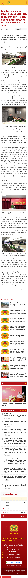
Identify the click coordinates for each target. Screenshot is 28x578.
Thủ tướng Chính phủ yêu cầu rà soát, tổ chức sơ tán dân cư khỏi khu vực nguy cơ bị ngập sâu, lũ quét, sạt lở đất (18, 304)
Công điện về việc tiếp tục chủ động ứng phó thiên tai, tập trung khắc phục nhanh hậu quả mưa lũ (18, 312)
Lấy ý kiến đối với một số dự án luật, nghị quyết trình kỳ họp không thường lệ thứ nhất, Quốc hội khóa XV (18, 359)
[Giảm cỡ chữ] (22, 29)
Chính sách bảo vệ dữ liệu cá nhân (12, 557)
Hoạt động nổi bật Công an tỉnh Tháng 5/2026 (14, 404)
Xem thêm (22, 383)
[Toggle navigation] (25, 2)
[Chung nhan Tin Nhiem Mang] (14, 562)
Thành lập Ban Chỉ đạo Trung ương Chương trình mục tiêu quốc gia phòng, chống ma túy (18, 366)
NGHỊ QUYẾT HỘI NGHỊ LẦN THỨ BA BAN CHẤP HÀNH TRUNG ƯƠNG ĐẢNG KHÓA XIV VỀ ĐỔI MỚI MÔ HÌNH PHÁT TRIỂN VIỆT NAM (17, 320)
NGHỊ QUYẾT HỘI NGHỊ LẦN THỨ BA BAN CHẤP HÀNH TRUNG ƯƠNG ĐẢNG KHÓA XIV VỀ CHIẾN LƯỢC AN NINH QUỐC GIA (18, 351)
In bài (18, 29)
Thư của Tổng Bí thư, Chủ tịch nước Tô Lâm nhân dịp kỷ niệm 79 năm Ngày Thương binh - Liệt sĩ (18, 374)
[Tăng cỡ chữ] (25, 29)
